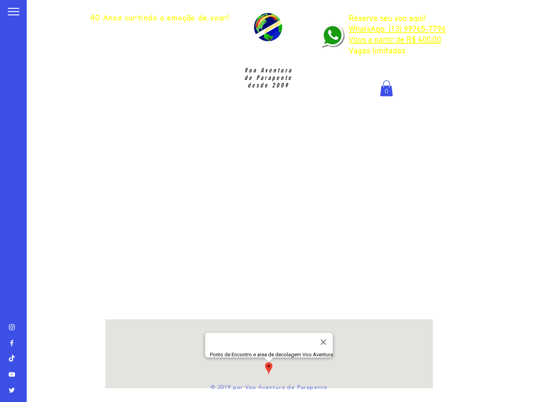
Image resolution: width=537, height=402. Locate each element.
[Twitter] (12, 390)
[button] (13, 11)
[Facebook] (12, 343)
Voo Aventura (268, 70)
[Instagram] (12, 327)
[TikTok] (12, 359)
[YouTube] (12, 374)
